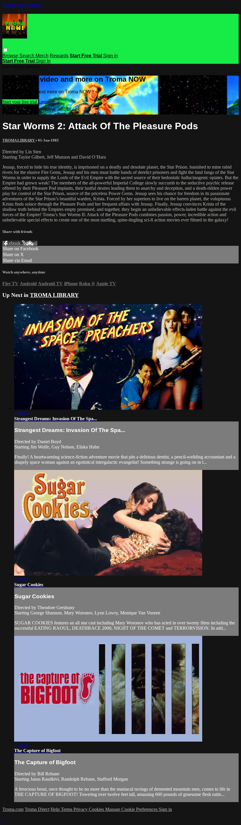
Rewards (59, 55)
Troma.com (13, 809)
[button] (5, 50)
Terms (67, 809)
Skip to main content (21, 4)
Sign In (43, 60)
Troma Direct (37, 809)
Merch (42, 55)
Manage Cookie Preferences (132, 809)
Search (27, 55)
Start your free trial (20, 101)
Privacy (81, 809)
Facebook (12, 243)
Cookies (97, 809)
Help (56, 809)
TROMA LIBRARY (19, 140)
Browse (10, 55)
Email (31, 243)
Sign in (110, 55)
